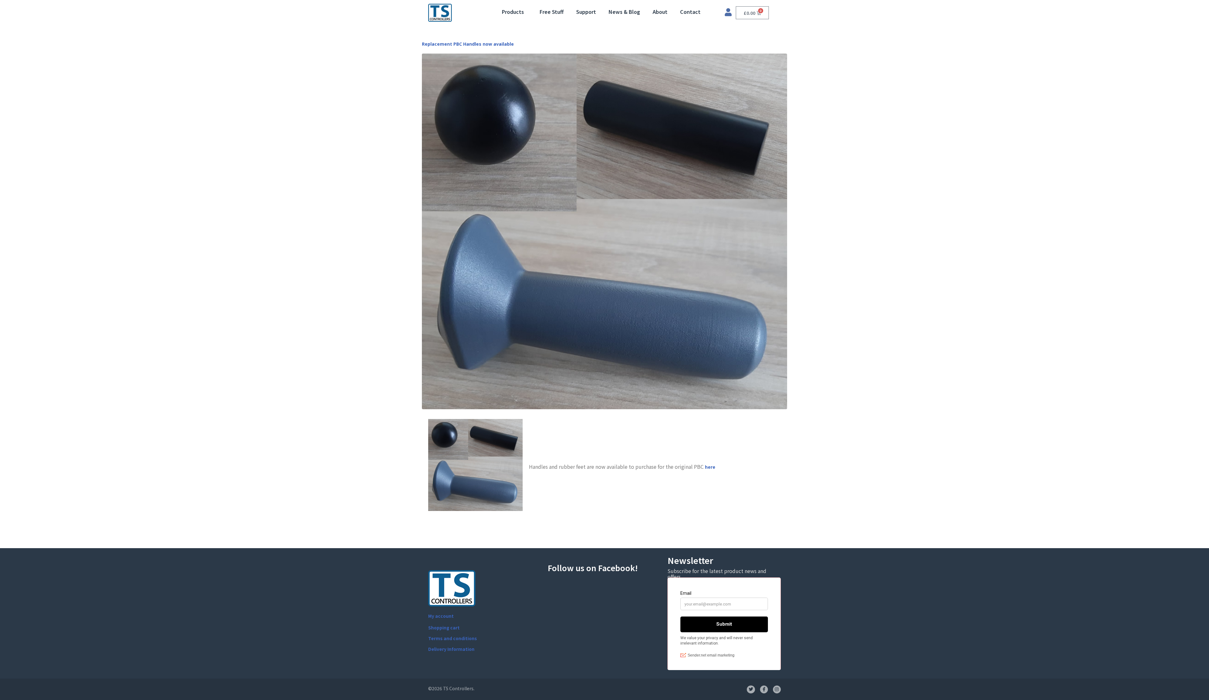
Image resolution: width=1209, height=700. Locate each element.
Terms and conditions (452, 638)
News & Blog (624, 11)
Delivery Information (451, 649)
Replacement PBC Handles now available (468, 44)
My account (441, 616)
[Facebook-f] (764, 689)
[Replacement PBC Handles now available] (604, 231)
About (660, 11)
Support (586, 11)
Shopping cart (444, 627)
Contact (690, 11)
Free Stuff (552, 11)
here (710, 467)
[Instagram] (777, 689)
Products (513, 11)
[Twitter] (751, 689)
